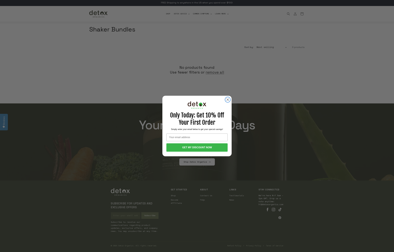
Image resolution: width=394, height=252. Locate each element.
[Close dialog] (227, 99)
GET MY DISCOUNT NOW (197, 147)
